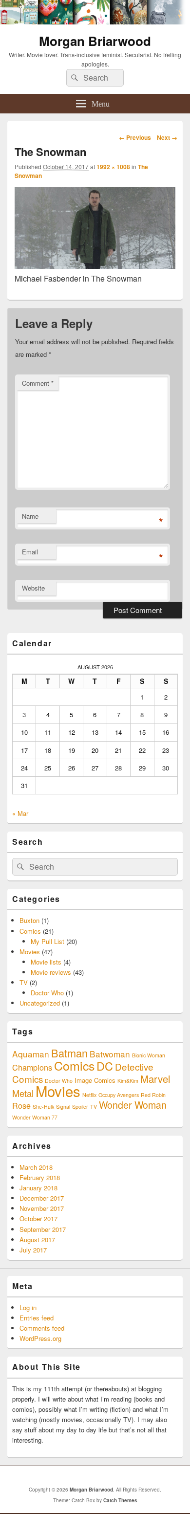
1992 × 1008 (113, 166)
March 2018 (36, 1167)
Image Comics (95, 1080)
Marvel (155, 1079)
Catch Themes (120, 1500)
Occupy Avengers (118, 1094)
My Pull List (47, 941)
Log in (28, 1307)
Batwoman (110, 1054)
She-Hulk (43, 1106)
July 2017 (33, 1249)
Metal (23, 1093)
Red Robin (153, 1094)
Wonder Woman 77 (34, 1117)
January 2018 (38, 1187)
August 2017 (37, 1239)
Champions (32, 1067)
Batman (69, 1052)
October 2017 (38, 1218)
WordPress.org (40, 1338)
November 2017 (41, 1208)
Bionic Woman (148, 1055)
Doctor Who (47, 992)
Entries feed (36, 1317)
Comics (30, 931)
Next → (167, 137)
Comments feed (41, 1328)
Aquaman (30, 1054)
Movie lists (46, 961)
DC (104, 1065)
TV (23, 982)
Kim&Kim (127, 1080)
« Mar (20, 813)
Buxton (29, 920)
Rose (21, 1105)
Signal (63, 1106)
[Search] (73, 78)
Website (33, 587)
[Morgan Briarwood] (95, 21)
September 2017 (42, 1229)
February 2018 (39, 1177)
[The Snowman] (95, 265)
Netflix (89, 1094)
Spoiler (80, 1106)
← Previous (135, 137)
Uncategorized (39, 1003)
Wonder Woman (133, 1105)
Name (30, 516)
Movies (29, 951)
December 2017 (41, 1198)
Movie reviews (51, 972)
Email (30, 551)
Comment (38, 383)
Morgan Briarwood (95, 41)
